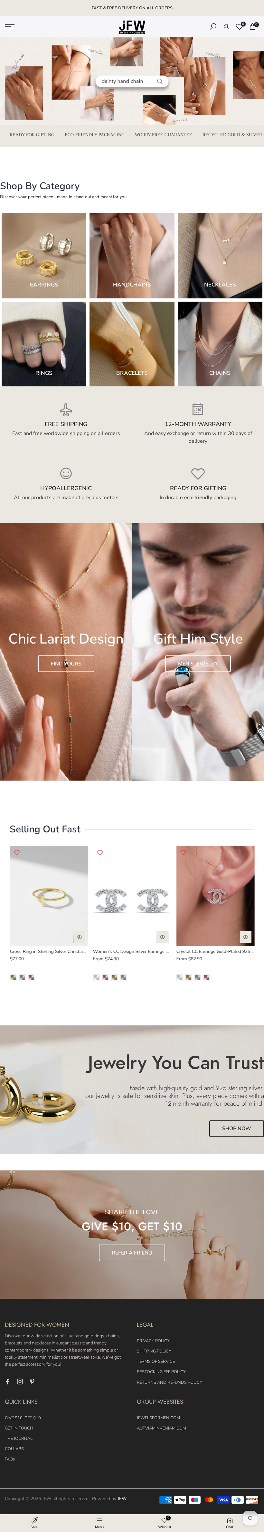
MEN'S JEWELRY (198, 663)
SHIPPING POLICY (154, 1351)
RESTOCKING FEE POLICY (161, 1372)
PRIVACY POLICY (153, 1341)
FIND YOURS (66, 663)
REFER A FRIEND (132, 1252)
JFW (122, 1499)
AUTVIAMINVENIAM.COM (161, 1428)
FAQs (10, 1459)
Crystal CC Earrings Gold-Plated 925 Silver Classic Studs (150, 951)
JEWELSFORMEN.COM (158, 1418)
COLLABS (14, 1449)
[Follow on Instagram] (20, 1381)
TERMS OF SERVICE (156, 1361)
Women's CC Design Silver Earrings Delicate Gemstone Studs (72, 951)
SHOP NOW (236, 1128)
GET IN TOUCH (19, 1428)
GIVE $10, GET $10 (23, 1418)
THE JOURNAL (19, 1438)
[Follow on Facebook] (8, 1381)
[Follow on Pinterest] (32, 1381)
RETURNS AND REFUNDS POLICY (169, 1382)
